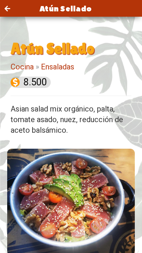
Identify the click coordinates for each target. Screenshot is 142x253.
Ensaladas (57, 66)
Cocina (22, 66)
